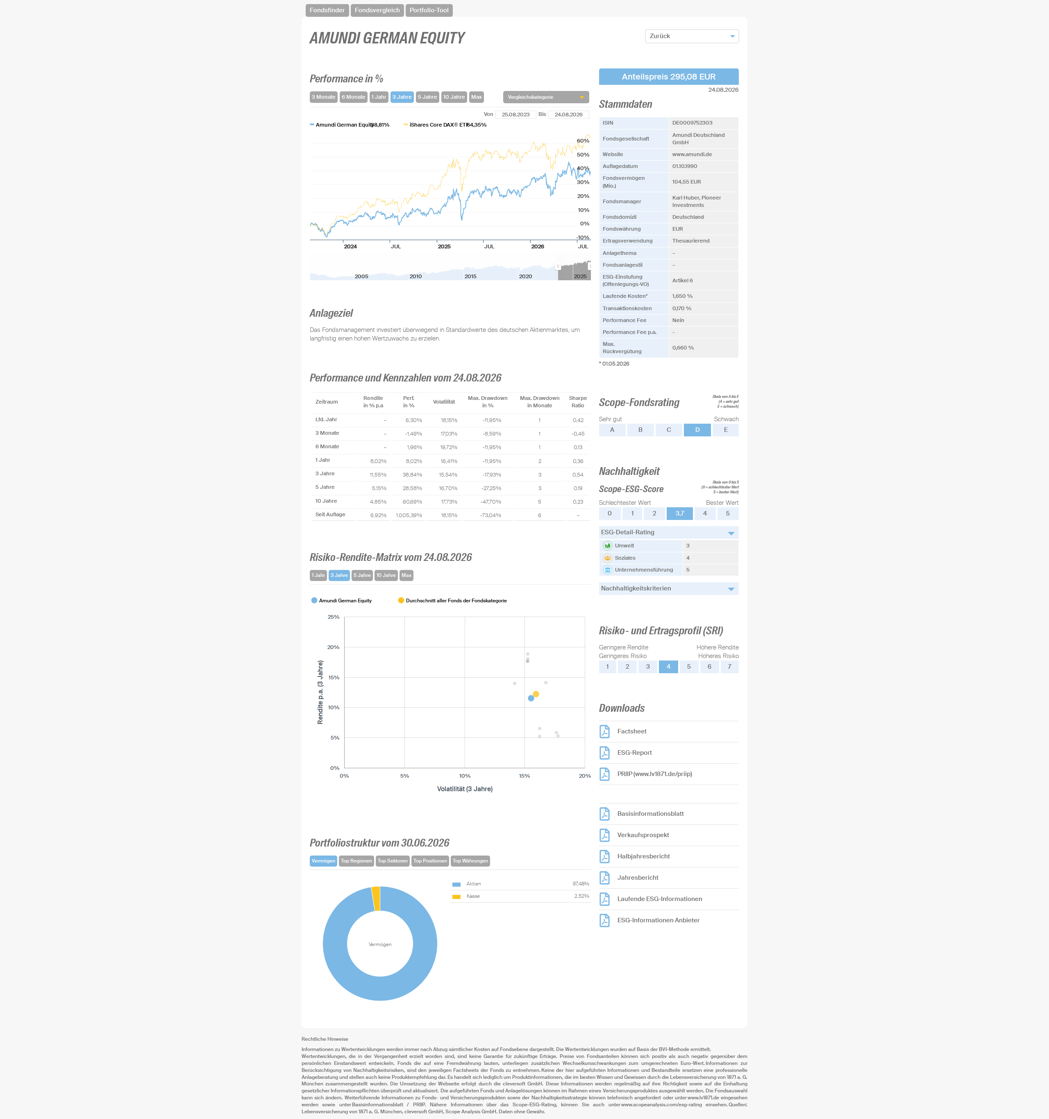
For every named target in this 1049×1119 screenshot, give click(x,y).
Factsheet (632, 731)
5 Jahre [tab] (362, 575)
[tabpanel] (450, 695)
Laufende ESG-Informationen (660, 899)
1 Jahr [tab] (318, 575)
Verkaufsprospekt (643, 835)
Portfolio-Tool (429, 10)
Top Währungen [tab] (470, 861)
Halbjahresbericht (644, 856)
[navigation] (524, 10)
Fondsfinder (327, 10)
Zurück (660, 36)
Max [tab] (406, 575)
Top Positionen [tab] (430, 861)
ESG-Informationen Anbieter (659, 920)
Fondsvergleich (377, 10)
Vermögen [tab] (323, 861)
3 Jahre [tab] (339, 575)
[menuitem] (574, 266)
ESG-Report (635, 753)
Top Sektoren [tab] (393, 861)
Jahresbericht (638, 878)
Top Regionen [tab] (356, 861)
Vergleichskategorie (530, 97)
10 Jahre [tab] (386, 575)
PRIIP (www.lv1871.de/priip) (655, 774)
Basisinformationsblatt (651, 814)
